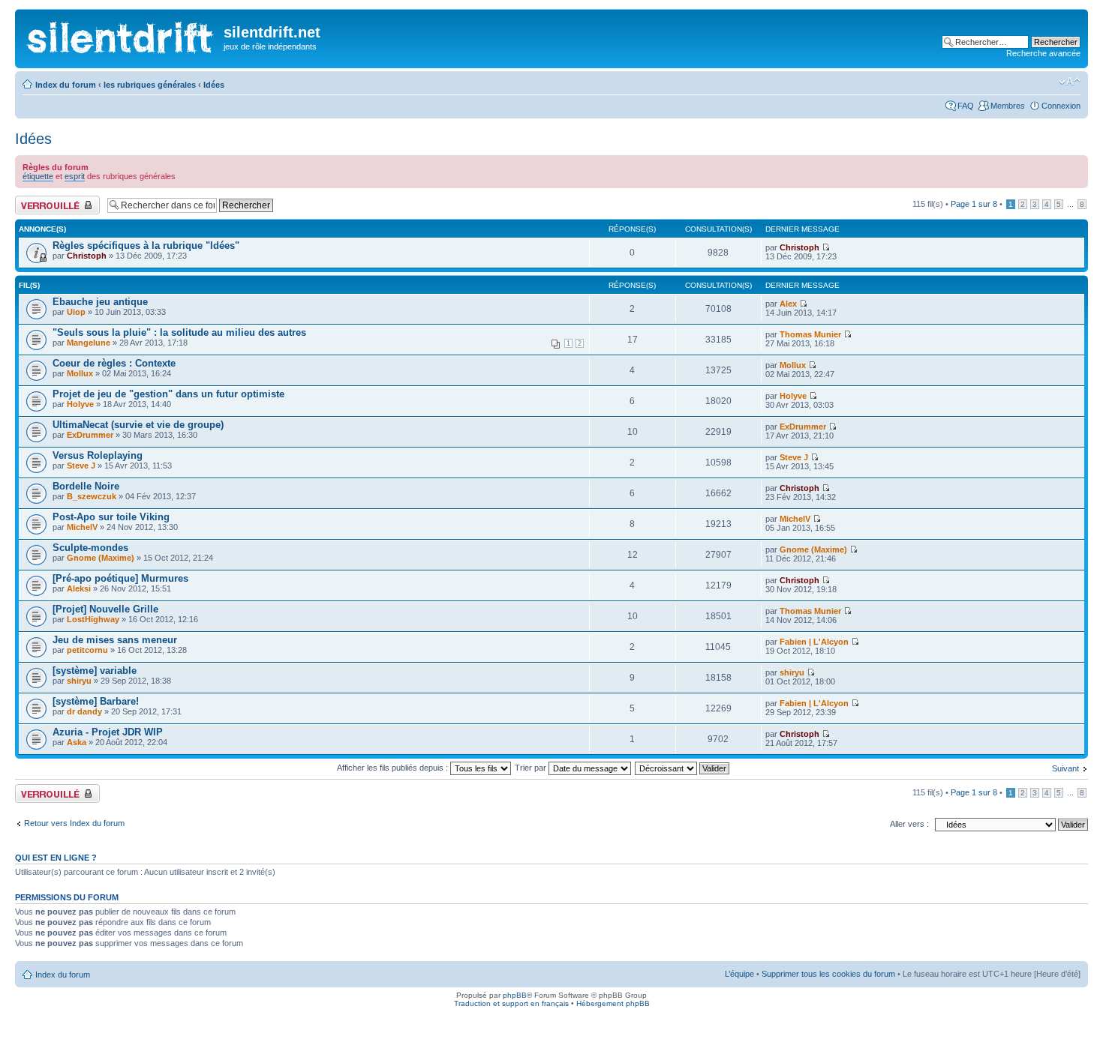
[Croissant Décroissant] (683, 767)
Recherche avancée (1043, 53)
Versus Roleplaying (98, 455)
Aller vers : (909, 823)
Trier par (531, 767)
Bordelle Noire (86, 486)
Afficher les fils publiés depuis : (393, 767)
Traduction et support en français (511, 1003)
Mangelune (88, 342)
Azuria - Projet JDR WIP (108, 732)
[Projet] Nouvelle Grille (105, 609)
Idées (213, 84)
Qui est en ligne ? (56, 857)
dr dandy (84, 711)
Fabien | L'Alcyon (814, 641)
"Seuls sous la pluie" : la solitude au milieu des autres (179, 332)
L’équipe (739, 973)
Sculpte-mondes (90, 547)
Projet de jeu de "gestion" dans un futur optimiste (168, 394)
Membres (1007, 105)
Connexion (1060, 105)
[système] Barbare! (96, 701)
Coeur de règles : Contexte (114, 363)
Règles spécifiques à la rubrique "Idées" (146, 245)
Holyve (80, 404)
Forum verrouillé (44, 200)
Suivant (1065, 768)
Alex (788, 303)
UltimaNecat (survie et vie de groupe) (138, 424)
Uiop (76, 311)
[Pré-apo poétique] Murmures (120, 578)
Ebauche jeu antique (100, 301)
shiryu (79, 680)
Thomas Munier (810, 334)
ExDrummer (90, 434)
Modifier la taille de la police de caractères (1069, 81)
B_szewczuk (91, 496)
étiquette (38, 176)
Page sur (974, 203)
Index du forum (65, 84)
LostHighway (93, 619)
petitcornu (87, 649)
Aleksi (79, 588)
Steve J (81, 465)
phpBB (515, 995)
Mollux (80, 373)
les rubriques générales (150, 84)
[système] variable (95, 670)
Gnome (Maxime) (100, 557)
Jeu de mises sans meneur (115, 639)
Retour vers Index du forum (74, 823)
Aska (76, 742)
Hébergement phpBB (613, 1003)
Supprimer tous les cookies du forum (828, 973)
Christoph (87, 255)
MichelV (82, 526)
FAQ (965, 105)
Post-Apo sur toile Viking (111, 516)
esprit (75, 176)
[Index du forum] (121, 34)
